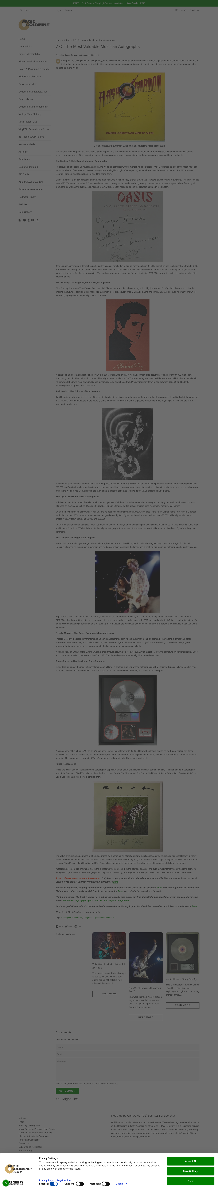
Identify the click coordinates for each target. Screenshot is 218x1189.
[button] (5, 1183)
